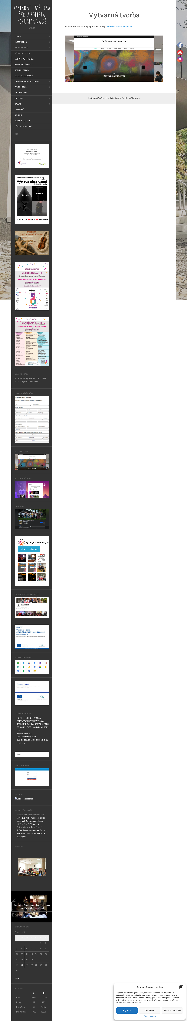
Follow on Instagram (29, 549)
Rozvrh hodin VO (22, 70)
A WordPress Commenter (28, 830)
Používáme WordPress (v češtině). (101, 98)
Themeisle (135, 98)
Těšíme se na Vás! (24, 734)
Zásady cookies (150, 1016)
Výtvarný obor (21, 48)
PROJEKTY (19, 98)
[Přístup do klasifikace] (32, 777)
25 (22, 965)
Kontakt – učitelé (22, 121)
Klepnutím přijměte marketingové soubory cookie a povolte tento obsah (32, 906)
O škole (18, 36)
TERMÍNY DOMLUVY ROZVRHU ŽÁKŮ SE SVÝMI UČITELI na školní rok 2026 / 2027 (33, 727)
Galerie (18, 104)
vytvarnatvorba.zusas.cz (119, 26)
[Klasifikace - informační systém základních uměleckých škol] (24, 799)
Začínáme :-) (33, 824)
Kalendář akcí (21, 93)
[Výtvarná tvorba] (32, 462)
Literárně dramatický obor (27, 81)
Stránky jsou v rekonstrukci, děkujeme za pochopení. (32, 833)
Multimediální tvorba (24, 59)
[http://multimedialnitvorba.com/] (32, 489)
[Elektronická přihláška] (32, 419)
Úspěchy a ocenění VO (24, 76)
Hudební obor (21, 42)
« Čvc (17, 978)
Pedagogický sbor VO (24, 65)
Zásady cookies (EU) (23, 126)
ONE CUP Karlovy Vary (26, 737)
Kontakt (18, 115)
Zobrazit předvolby (172, 1010)
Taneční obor (21, 87)
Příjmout (127, 1010)
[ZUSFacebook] (32, 519)
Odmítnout (149, 1010)
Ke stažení (19, 110)
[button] (181, 987)
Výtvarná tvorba (22, 53)
